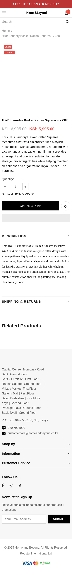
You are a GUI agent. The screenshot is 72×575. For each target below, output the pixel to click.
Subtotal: (8, 194)
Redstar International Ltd (36, 553)
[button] (36, 218)
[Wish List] (65, 205)
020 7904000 (16, 427)
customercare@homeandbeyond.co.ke (33, 433)
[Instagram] (11, 485)
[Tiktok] (20, 485)
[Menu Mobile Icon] (4, 13)
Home (6, 30)
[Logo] (37, 12)
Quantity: (8, 179)
